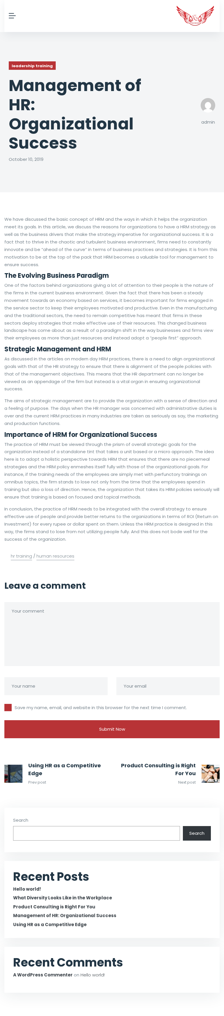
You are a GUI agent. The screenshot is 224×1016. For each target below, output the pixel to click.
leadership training (32, 66)
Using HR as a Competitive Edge (64, 769)
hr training (21, 556)
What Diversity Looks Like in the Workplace (62, 898)
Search (20, 820)
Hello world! (27, 889)
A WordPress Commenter (43, 975)
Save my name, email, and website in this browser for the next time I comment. (101, 707)
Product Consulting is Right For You (158, 769)
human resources (55, 556)
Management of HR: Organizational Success (64, 915)
